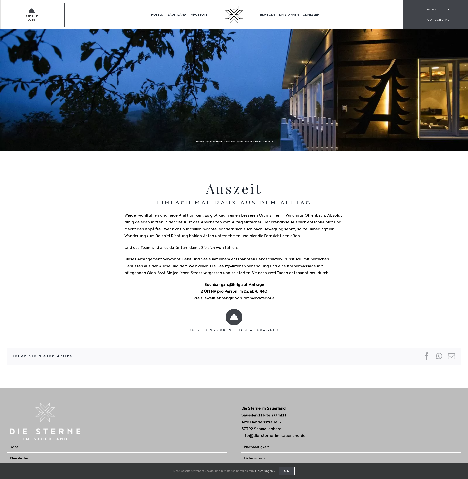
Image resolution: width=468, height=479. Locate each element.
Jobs (14, 447)
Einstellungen (264, 471)
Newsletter (19, 458)
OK (287, 471)
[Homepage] (234, 14)
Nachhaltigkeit (256, 447)
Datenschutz (254, 458)
